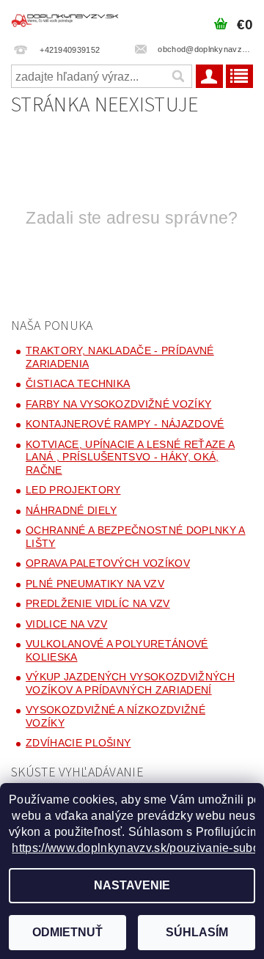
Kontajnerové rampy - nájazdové (125, 424)
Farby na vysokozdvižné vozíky (118, 404)
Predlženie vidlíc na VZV (98, 603)
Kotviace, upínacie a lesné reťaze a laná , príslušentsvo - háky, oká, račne (130, 457)
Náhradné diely (71, 510)
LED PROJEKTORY (73, 490)
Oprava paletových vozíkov (108, 563)
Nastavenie (132, 885)
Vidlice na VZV (66, 624)
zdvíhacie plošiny (78, 743)
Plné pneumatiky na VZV (95, 583)
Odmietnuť (67, 932)
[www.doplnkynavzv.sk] (66, 19)
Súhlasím (197, 932)
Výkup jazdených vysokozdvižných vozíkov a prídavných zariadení (130, 683)
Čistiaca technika (78, 383)
